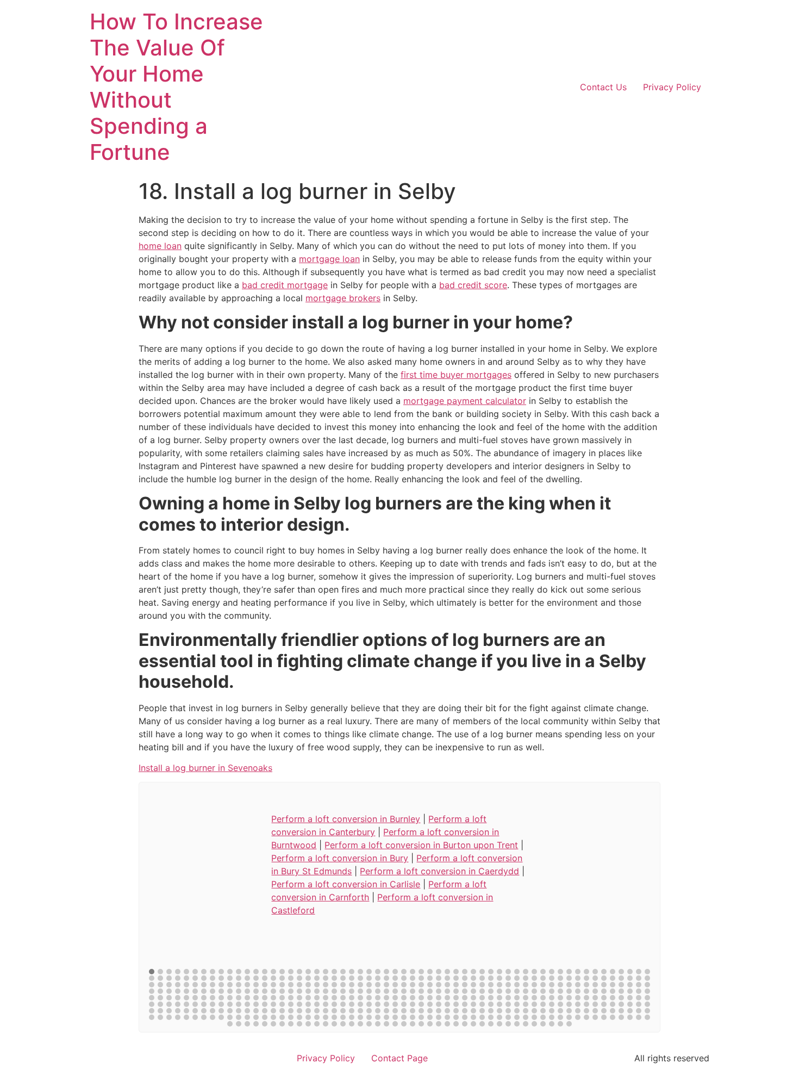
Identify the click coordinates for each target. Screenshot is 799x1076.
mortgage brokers (342, 298)
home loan (160, 245)
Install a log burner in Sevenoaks (205, 767)
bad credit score (473, 284)
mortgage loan (329, 258)
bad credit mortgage (285, 284)
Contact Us (603, 87)
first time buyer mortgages (456, 374)
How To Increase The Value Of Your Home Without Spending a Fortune (176, 86)
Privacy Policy (672, 87)
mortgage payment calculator (464, 400)
